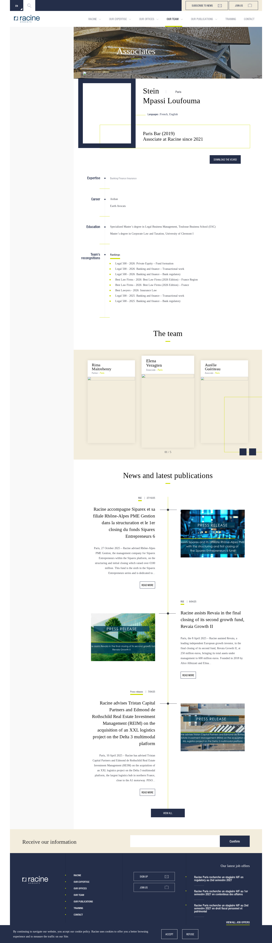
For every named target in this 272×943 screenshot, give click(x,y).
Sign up (144, 876)
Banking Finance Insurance (123, 178)
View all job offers (238, 922)
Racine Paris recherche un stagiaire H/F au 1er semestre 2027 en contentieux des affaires (221, 893)
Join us (239, 5)
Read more (147, 585)
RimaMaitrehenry (101, 367)
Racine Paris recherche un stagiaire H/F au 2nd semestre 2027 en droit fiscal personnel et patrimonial (221, 908)
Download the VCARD (225, 159)
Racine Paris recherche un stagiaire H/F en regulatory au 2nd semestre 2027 (218, 879)
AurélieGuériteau (212, 367)
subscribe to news (202, 5)
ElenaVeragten (154, 363)
